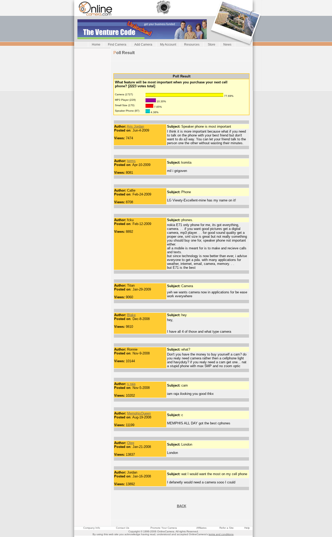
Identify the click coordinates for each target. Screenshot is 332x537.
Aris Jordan (135, 126)
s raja (131, 384)
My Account (168, 44)
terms (131, 161)
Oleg (130, 443)
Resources (191, 44)
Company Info (91, 527)
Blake (131, 315)
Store (211, 44)
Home (96, 44)
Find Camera (117, 44)
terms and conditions (221, 534)
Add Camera (143, 44)
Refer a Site (226, 527)
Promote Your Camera (163, 527)
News (227, 44)
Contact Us (122, 527)
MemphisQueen (139, 413)
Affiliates (201, 527)
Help (247, 527)
